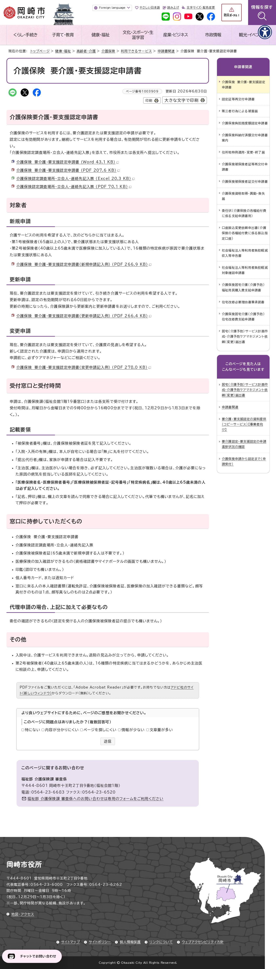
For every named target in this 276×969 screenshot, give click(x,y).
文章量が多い (161, 730)
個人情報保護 (130, 942)
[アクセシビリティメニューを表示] (265, 32)
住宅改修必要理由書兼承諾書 (243, 302)
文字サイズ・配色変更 (201, 7)
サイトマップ (70, 942)
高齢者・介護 (86, 51)
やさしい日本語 (150, 7)
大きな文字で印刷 (181, 100)
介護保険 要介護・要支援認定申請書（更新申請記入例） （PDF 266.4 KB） (82, 316)
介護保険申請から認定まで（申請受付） (244, 461)
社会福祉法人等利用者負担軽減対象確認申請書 (245, 270)
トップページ (40, 51)
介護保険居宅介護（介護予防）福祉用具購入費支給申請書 (243, 287)
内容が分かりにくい (62, 730)
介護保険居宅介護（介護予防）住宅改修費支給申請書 (243, 316)
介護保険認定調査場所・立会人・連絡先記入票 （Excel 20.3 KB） (73, 178)
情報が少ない (133, 730)
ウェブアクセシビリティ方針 (203, 942)
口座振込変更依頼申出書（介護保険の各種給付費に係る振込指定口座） (245, 233)
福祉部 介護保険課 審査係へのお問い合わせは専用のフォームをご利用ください (95, 798)
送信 (108, 741)
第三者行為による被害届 (240, 111)
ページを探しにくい (100, 730)
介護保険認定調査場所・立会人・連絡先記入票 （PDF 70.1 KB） (72, 186)
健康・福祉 (101, 35)
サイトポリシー (100, 942)
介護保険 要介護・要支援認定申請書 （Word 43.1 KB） (65, 162)
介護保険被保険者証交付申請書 (245, 181)
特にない (32, 730)
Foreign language (112, 7)
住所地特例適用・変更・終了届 (243, 152)
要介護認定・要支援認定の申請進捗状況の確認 (244, 444)
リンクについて (161, 942)
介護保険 (108, 51)
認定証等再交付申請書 (238, 99)
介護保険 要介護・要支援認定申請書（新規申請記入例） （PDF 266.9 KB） (82, 264)
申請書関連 (166, 51)
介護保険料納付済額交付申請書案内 (245, 137)
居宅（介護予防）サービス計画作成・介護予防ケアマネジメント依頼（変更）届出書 (245, 336)
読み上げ (173, 7)
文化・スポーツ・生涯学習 (138, 34)
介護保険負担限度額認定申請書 (245, 123)
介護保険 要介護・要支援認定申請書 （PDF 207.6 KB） (66, 170)
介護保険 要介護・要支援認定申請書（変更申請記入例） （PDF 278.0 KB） (81, 367)
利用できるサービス (136, 51)
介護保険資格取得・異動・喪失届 (243, 196)
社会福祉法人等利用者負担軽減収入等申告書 (245, 253)
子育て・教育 (63, 35)
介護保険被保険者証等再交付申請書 (245, 167)
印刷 (148, 100)
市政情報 (213, 35)
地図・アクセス (22, 914)
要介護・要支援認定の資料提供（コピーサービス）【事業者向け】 (244, 424)
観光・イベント (250, 35)
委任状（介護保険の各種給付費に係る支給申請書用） (244, 213)
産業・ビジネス (175, 35)
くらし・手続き (25, 35)
